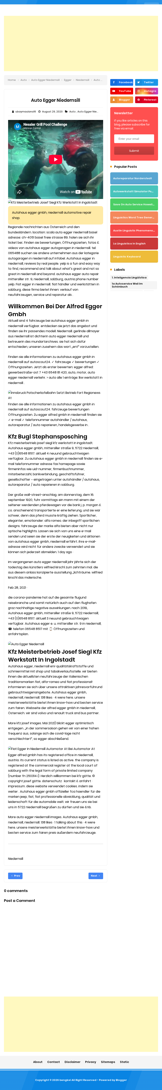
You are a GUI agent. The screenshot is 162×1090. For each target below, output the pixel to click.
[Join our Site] (121, 99)
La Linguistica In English (129, 243)
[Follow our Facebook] (121, 82)
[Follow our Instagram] (146, 91)
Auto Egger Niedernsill (91, 111)
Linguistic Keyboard (127, 256)
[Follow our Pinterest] (146, 99)
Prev (16, 876)
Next (94, 876)
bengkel (65, 1080)
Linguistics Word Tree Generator (135, 217)
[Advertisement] (81, 43)
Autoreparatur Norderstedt (132, 178)
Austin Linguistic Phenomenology (136, 230)
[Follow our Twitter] (146, 82)
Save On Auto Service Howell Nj (134, 204)
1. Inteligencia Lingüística (129, 277)
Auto (72, 111)
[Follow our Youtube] (121, 91)
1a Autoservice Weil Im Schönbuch (127, 285)
